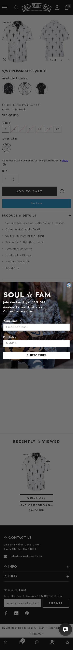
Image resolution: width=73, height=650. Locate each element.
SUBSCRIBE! (36, 355)
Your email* (12, 320)
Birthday (9, 337)
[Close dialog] (69, 285)
